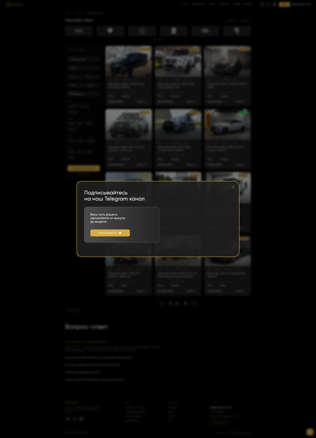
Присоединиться (108, 233)
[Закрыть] (233, 187)
